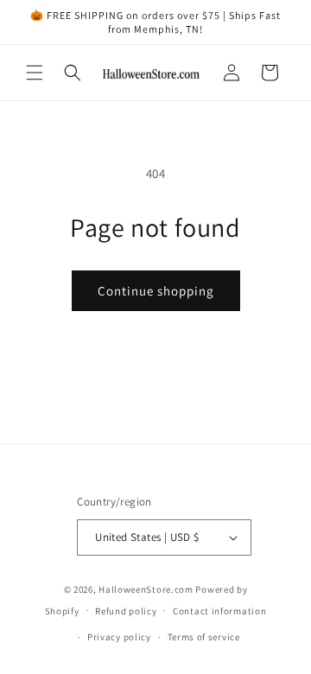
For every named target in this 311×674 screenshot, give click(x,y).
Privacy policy (119, 637)
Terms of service (204, 637)
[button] (35, 73)
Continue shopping (156, 291)
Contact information (219, 611)
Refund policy (125, 611)
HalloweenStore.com (146, 589)
